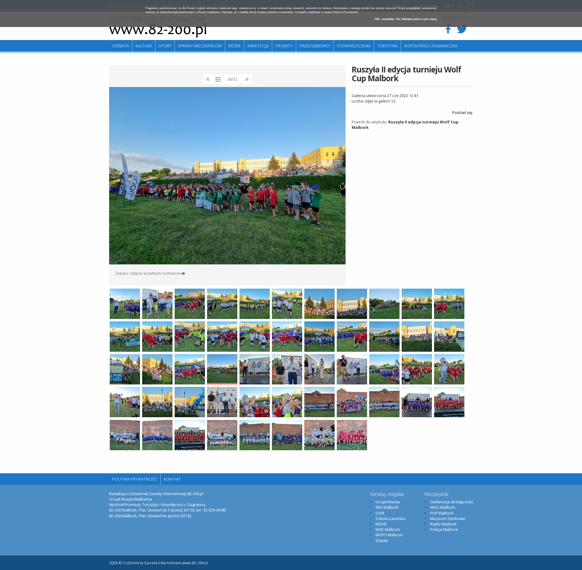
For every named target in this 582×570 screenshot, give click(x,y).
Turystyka (387, 46)
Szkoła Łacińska (390, 518)
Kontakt (172, 479)
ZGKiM (382, 540)
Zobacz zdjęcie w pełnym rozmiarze (148, 273)
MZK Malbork (388, 529)
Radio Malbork (443, 524)
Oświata (120, 46)
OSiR (380, 513)
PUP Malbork (442, 513)
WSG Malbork (442, 507)
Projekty (284, 46)
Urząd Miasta (388, 502)
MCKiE (381, 524)
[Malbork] (157, 27)
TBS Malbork (387, 507)
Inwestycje (258, 46)
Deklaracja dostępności (451, 502)
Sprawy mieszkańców (200, 46)
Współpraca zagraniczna (430, 46)
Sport (165, 46)
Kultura (143, 46)
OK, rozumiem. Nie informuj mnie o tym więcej (405, 19)
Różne (234, 46)
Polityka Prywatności (134, 479)
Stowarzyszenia (354, 46)
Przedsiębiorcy (314, 46)
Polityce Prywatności (345, 12)
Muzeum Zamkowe (447, 518)
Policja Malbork (444, 529)
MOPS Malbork (389, 535)
